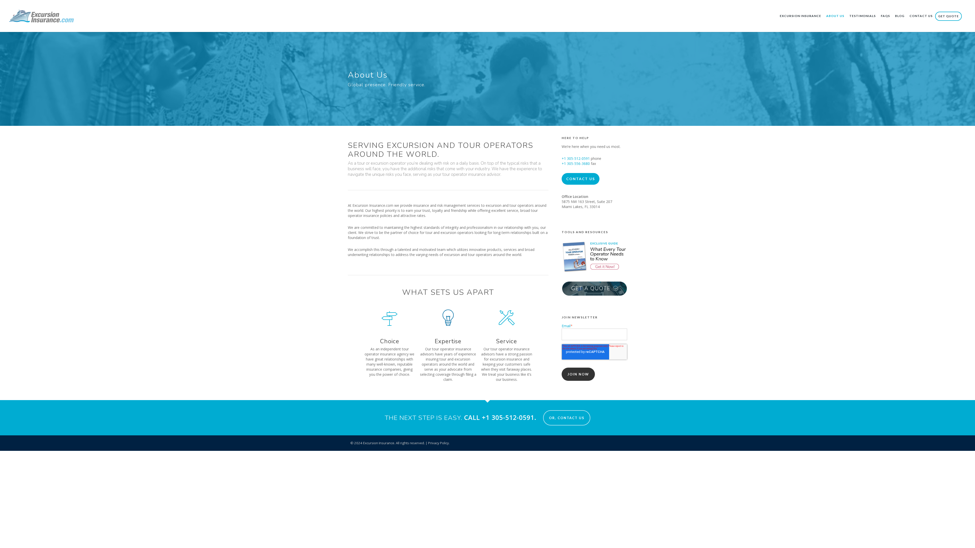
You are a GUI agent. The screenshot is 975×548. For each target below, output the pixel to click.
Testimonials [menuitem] (862, 16)
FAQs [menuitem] (885, 16)
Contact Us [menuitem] (921, 16)
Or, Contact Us (566, 418)
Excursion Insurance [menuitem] (800, 16)
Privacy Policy (438, 443)
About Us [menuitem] (835, 16)
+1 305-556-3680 (576, 163)
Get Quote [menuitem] (948, 16)
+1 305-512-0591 (576, 158)
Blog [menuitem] (899, 16)
